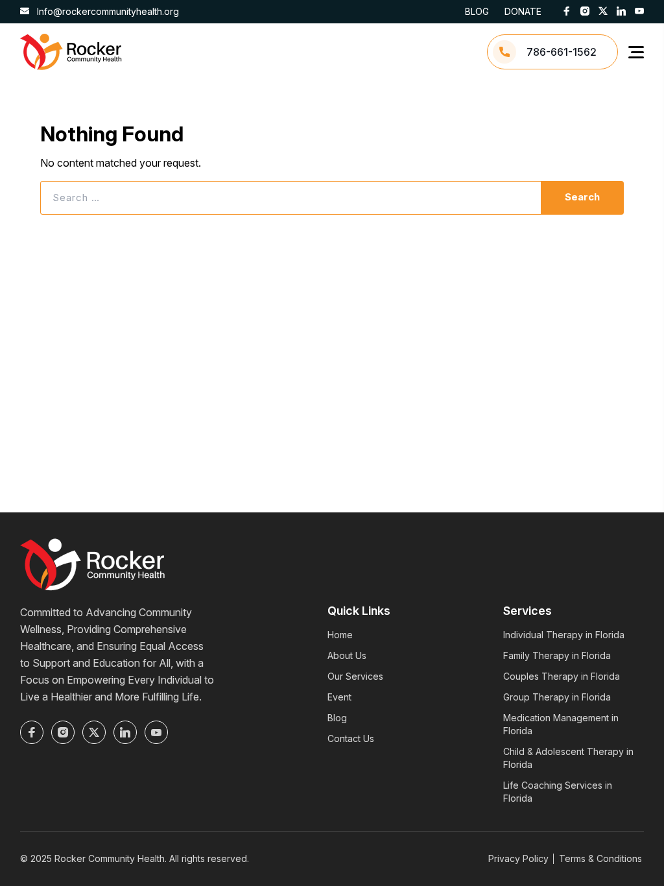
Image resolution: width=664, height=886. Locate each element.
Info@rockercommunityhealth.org (106, 11)
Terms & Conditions (600, 858)
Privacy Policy (518, 858)
